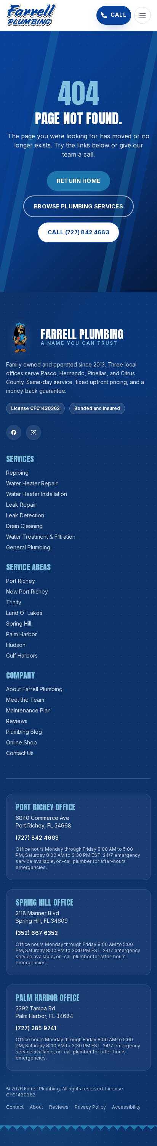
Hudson (16, 645)
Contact (15, 1107)
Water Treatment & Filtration (40, 536)
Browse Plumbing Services (78, 206)
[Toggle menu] (142, 15)
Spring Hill (18, 623)
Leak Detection (25, 515)
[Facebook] (13, 432)
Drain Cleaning (24, 526)
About (36, 1107)
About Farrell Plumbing (34, 689)
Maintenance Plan (28, 710)
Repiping (17, 472)
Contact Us (20, 753)
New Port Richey (27, 591)
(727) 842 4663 (37, 837)
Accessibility (126, 1107)
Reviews (16, 721)
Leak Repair (21, 504)
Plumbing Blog (24, 731)
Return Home (78, 181)
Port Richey (20, 581)
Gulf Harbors (22, 655)
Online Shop (21, 742)
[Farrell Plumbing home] (31, 15)
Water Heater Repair (32, 483)
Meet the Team (25, 699)
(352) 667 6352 (37, 933)
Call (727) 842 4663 (78, 232)
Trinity (13, 602)
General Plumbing (28, 547)
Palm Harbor (21, 634)
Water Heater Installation (36, 494)
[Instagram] (33, 432)
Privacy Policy (90, 1107)
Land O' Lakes (24, 613)
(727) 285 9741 (36, 1028)
